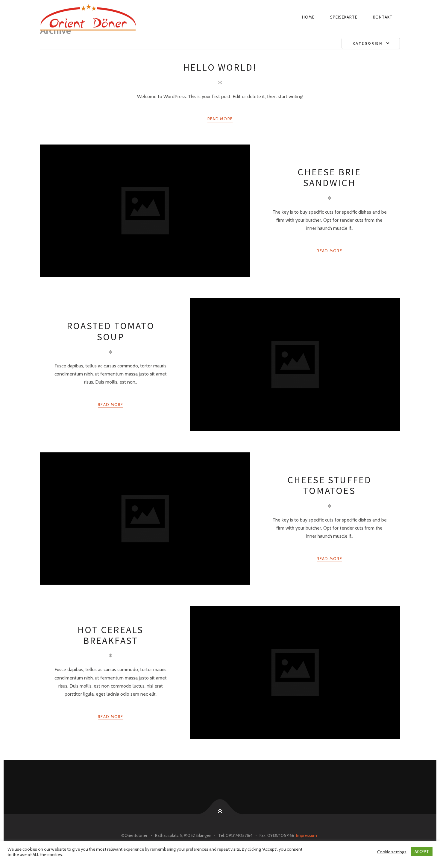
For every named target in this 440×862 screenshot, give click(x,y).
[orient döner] (126, 17)
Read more (220, 118)
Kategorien (367, 43)
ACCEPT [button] (422, 851)
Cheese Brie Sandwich (329, 177)
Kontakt (383, 17)
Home (308, 17)
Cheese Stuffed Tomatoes (329, 485)
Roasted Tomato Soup (110, 331)
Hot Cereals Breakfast (110, 635)
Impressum (306, 835)
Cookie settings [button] (391, 852)
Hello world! (220, 67)
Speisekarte (343, 17)
